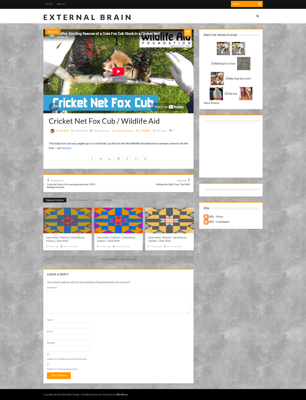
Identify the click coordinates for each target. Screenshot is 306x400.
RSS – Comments (219, 221)
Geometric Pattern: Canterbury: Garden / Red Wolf (167, 239)
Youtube (66, 148)
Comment (52, 287)
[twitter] (101, 158)
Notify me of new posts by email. (62, 369)
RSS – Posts (216, 216)
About (60, 3)
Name (50, 320)
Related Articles (55, 200)
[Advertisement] (217, 136)
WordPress (122, 394)
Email (50, 331)
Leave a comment (125, 130)
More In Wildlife (103, 200)
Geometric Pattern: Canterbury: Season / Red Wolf (116, 239)
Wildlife (53, 31)
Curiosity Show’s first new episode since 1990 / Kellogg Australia (71, 184)
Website (51, 342)
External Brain (88, 17)
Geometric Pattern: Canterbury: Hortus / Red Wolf (65, 239)
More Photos (211, 102)
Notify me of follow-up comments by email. (67, 359)
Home (49, 3)
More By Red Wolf (79, 200)
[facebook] (92, 158)
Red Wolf (64, 130)
